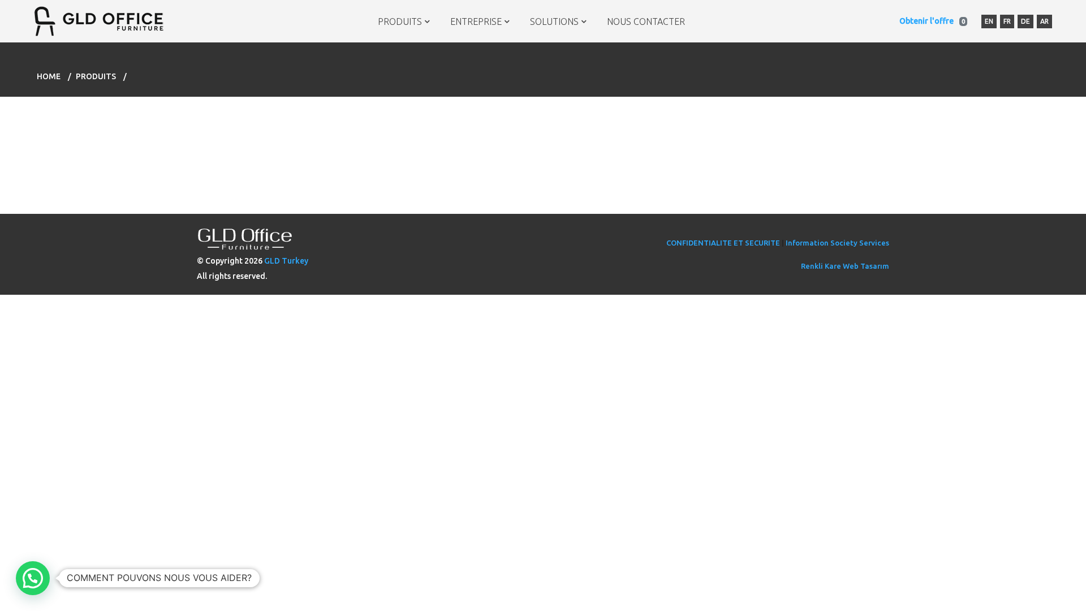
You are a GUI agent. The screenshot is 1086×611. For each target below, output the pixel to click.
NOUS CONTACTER (646, 21)
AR (1044, 21)
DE (1025, 21)
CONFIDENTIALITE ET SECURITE (723, 243)
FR (1007, 21)
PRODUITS (400, 21)
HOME (49, 76)
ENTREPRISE (476, 21)
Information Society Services (837, 243)
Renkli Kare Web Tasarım (845, 266)
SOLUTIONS (554, 21)
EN (989, 21)
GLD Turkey (286, 260)
